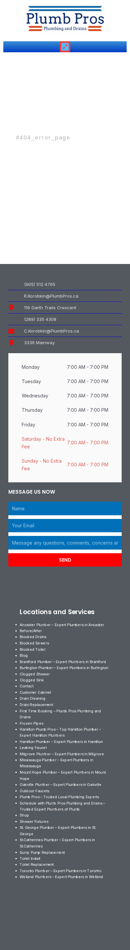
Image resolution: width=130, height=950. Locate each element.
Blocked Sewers (34, 643)
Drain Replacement (36, 704)
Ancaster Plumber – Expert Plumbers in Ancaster (62, 624)
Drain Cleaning (32, 698)
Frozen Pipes (31, 723)
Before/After (31, 630)
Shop (24, 815)
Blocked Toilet (32, 649)
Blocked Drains (33, 636)
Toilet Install (30, 858)
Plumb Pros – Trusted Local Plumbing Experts (59, 797)
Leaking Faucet (33, 747)
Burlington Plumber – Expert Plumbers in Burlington (64, 667)
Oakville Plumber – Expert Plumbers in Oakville (60, 784)
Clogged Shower (35, 673)
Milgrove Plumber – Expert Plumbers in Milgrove (62, 753)
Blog (24, 655)
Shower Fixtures (34, 821)
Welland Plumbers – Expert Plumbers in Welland (61, 876)
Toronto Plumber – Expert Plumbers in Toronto (60, 870)
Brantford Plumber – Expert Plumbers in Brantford (63, 661)
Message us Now (31, 491)
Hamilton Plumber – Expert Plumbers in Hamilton (61, 741)
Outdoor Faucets (34, 790)
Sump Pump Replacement (42, 852)
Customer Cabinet (35, 692)
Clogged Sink (32, 680)
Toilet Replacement (37, 864)
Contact (26, 686)
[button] (65, 46)
